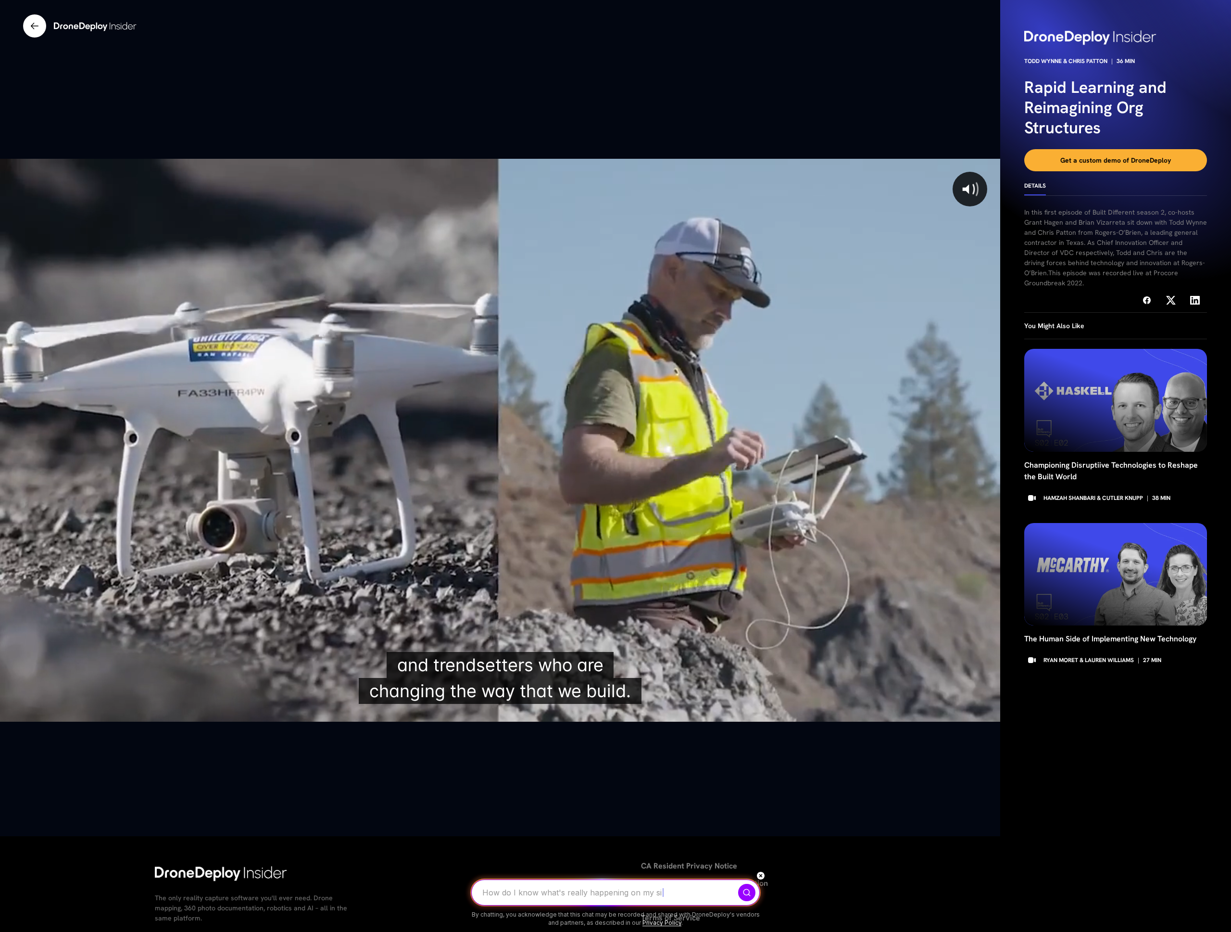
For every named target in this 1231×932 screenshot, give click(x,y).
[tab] (1035, 189)
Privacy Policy (661, 922)
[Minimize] (760, 875)
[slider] (478, 711)
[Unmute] (937, 711)
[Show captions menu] (912, 711)
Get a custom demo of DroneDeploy (1115, 160)
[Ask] (746, 892)
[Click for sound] (970, 189)
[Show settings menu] (962, 711)
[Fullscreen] (987, 711)
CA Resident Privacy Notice (689, 866)
